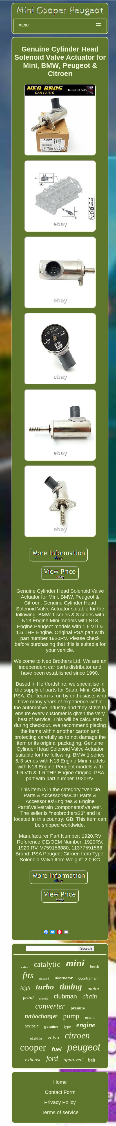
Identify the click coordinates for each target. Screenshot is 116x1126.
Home (60, 1082)
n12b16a (36, 1038)
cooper (33, 1047)
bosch (94, 966)
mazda (90, 1018)
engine (85, 1025)
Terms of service (60, 1112)
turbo (45, 986)
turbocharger (41, 1016)
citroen (77, 1035)
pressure (78, 1008)
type (67, 1026)
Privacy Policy (60, 1102)
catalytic (47, 964)
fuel (57, 1049)
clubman (65, 996)
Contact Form (60, 1092)
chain (89, 996)
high (25, 988)
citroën (43, 998)
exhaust (33, 1059)
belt (91, 1060)
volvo (53, 1037)
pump (71, 1016)
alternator (64, 978)
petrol (28, 997)
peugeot (83, 1047)
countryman (87, 978)
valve (24, 967)
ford (52, 1058)
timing (71, 986)
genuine (51, 1026)
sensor (32, 1026)
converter (50, 1006)
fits (28, 975)
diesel (44, 978)
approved (73, 1059)
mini (75, 963)
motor (94, 988)
